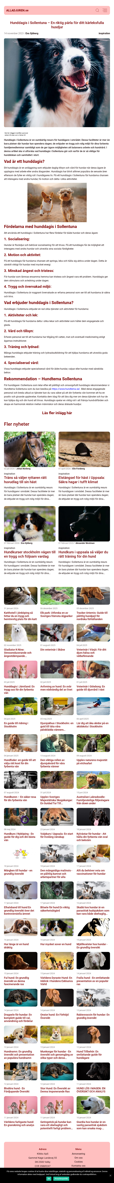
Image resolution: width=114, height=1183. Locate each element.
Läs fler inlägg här (57, 413)
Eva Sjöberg (32, 33)
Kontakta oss (78, 1165)
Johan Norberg (23, 468)
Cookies (78, 1161)
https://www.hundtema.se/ (66, 389)
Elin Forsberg (78, 468)
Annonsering (78, 1153)
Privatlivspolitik (61, 1179)
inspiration (104, 33)
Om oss (79, 1157)
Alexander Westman (85, 543)
